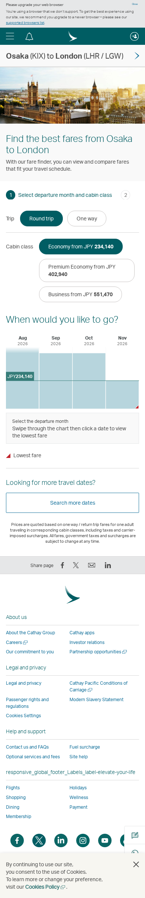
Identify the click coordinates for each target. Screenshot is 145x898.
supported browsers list (25, 22)
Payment (78, 807)
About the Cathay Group (30, 632)
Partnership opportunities (99, 651)
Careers (17, 642)
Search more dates (72, 502)
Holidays (78, 787)
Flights (13, 787)
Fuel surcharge (85, 747)
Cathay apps (82, 632)
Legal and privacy (23, 683)
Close (135, 4)
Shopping (16, 797)
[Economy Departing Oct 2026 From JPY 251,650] (89, 381)
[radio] (41, 218)
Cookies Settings (23, 715)
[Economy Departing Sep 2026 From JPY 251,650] (55, 381)
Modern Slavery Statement (96, 699)
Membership (18, 816)
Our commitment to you (30, 651)
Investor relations (87, 642)
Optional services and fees (33, 756)
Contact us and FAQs (27, 747)
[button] (10, 36)
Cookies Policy (45, 886)
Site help (79, 756)
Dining (12, 807)
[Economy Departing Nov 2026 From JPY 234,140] (122, 395)
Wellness (79, 797)
